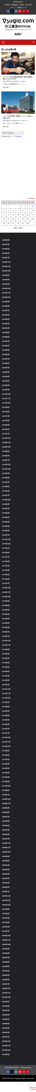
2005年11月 (6, 993)
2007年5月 (6, 914)
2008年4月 (6, 878)
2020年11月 (6, 442)
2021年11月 (6, 398)
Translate (17, 136)
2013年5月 (6, 768)
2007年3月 (6, 922)
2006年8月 (6, 953)
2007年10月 (6, 905)
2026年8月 (6, 240)
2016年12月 (6, 588)
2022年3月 (6, 381)
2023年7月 (6, 341)
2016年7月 (6, 610)
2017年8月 (6, 553)
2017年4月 (6, 570)
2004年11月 (6, 1046)
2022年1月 (6, 390)
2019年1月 (6, 495)
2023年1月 (6, 359)
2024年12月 (6, 288)
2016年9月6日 (15, 81)
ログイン (13, 8)
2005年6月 (6, 1015)
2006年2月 (6, 980)
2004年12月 (6, 1041)
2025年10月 (6, 271)
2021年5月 (6, 420)
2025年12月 (6, 262)
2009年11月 (6, 803)
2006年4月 (6, 971)
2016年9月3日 (15, 121)
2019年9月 (6, 473)
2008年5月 (6, 874)
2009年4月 (6, 830)
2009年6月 (6, 821)
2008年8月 (6, 861)
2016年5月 (6, 619)
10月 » (20, 228)
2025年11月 (6, 266)
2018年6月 (6, 513)
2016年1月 (6, 636)
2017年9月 (6, 548)
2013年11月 (6, 742)
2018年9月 (6, 504)
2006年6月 (6, 962)
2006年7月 (6, 958)
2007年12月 (6, 896)
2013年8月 (6, 755)
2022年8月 (6, 363)
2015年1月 (6, 685)
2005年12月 (6, 988)
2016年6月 (6, 614)
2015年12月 (6, 641)
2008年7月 (6, 865)
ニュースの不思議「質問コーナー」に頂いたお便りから (18, 117)
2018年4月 (6, 522)
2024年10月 (6, 297)
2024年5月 (6, 319)
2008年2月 (6, 887)
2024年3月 (6, 328)
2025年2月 (6, 284)
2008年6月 (6, 869)
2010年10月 (6, 786)
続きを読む (6, 87)
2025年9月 (6, 275)
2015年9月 (6, 649)
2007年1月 (6, 931)
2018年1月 (6, 535)
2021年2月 (6, 429)
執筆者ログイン (22, 8)
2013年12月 (6, 737)
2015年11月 (6, 645)
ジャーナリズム (15, 111)
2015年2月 (6, 680)
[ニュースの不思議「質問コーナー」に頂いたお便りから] (18, 102)
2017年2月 (6, 579)
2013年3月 (6, 777)
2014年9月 (6, 702)
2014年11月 (6, 693)
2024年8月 (6, 306)
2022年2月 (6, 385)
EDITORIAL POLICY (12, 1067)
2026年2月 (6, 253)
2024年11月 (6, 293)
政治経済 (6, 72)
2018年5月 (6, 517)
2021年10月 (6, 403)
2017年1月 (6, 583)
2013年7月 (6, 759)
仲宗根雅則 (14, 5)
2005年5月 (6, 1019)
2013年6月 (6, 764)
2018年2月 (6, 530)
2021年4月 (6, 425)
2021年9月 (6, 407)
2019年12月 (6, 464)
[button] (3, 42)
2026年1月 (6, 258)
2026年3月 (6, 249)
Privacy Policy (26, 1067)
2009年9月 (6, 808)
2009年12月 (6, 799)
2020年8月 (6, 451)
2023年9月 (6, 332)
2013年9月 (6, 751)
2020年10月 (6, 447)
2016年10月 (6, 597)
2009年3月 (6, 834)
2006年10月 (6, 944)
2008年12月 (6, 843)
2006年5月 (6, 966)
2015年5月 (6, 667)
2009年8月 (6, 812)
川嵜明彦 (7, 5)
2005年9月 (6, 1002)
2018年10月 (6, 500)
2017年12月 (6, 539)
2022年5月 (6, 372)
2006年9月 (6, 949)
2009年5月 (6, 825)
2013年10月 (6, 746)
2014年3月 (6, 724)
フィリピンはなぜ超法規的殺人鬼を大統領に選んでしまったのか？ (18, 78)
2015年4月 (6, 671)
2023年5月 (6, 350)
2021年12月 (6, 394)
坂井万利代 (28, 5)
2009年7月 (6, 817)
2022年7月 (6, 368)
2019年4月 (6, 491)
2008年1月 (6, 891)
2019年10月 (6, 469)
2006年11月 (6, 940)
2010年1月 (6, 795)
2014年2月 (6, 729)
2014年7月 (6, 711)
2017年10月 (6, 544)
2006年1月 (6, 984)
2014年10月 (6, 698)
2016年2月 (6, 632)
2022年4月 (6, 376)
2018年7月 (6, 508)
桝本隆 (21, 5)
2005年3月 (6, 1028)
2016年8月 (6, 605)
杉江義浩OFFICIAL (18, 26)
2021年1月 (6, 434)
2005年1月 (6, 1037)
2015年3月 (6, 676)
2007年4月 (6, 918)
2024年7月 (6, 310)
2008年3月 (6, 883)
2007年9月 (6, 909)
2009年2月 (6, 839)
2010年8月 (6, 790)
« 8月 (15, 228)
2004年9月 (6, 1054)
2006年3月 (6, 975)
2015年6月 (6, 663)
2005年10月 (6, 997)
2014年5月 (6, 720)
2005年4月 (6, 1024)
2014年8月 (6, 707)
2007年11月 (6, 900)
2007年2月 (6, 927)
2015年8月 (6, 654)
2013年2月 (6, 781)
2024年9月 (6, 302)
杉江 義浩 (6, 81)
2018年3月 (6, 526)
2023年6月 (6, 346)
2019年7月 (6, 482)
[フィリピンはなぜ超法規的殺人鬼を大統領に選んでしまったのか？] (18, 63)
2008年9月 (6, 856)
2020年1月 (6, 460)
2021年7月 (6, 416)
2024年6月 (6, 315)
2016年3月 (6, 627)
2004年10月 (6, 1050)
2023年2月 (6, 354)
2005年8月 (6, 1006)
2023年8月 (6, 337)
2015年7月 (6, 658)
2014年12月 (6, 689)
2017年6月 (6, 561)
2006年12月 (6, 936)
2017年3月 (6, 575)
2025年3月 (6, 280)
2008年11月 (6, 847)
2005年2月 (6, 1032)
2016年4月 (6, 623)
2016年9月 (6, 601)
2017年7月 (6, 557)
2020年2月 (6, 456)
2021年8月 (6, 412)
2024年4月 (6, 324)
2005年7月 (6, 1010)
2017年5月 (6, 566)
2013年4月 (6, 773)
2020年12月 (6, 438)
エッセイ (6, 111)
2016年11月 (6, 592)
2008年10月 (6, 852)
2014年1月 (6, 733)
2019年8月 (6, 478)
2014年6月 (6, 715)
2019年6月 (6, 486)
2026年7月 (6, 244)
